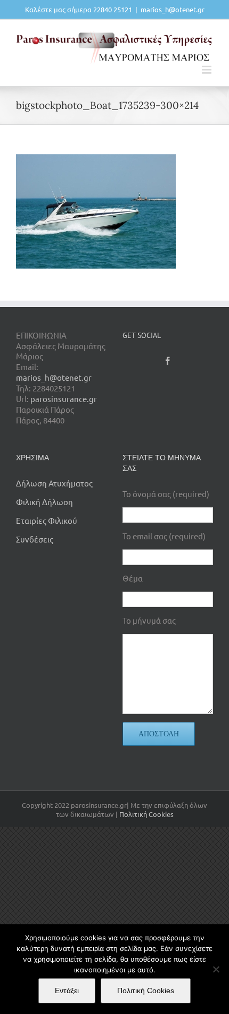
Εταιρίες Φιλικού (46, 520)
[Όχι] (215, 969)
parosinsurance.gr (63, 399)
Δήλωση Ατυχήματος (54, 483)
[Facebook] (167, 361)
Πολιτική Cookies (146, 814)
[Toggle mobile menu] (207, 69)
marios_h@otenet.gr (173, 9)
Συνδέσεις (34, 539)
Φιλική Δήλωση (44, 502)
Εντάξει (67, 990)
